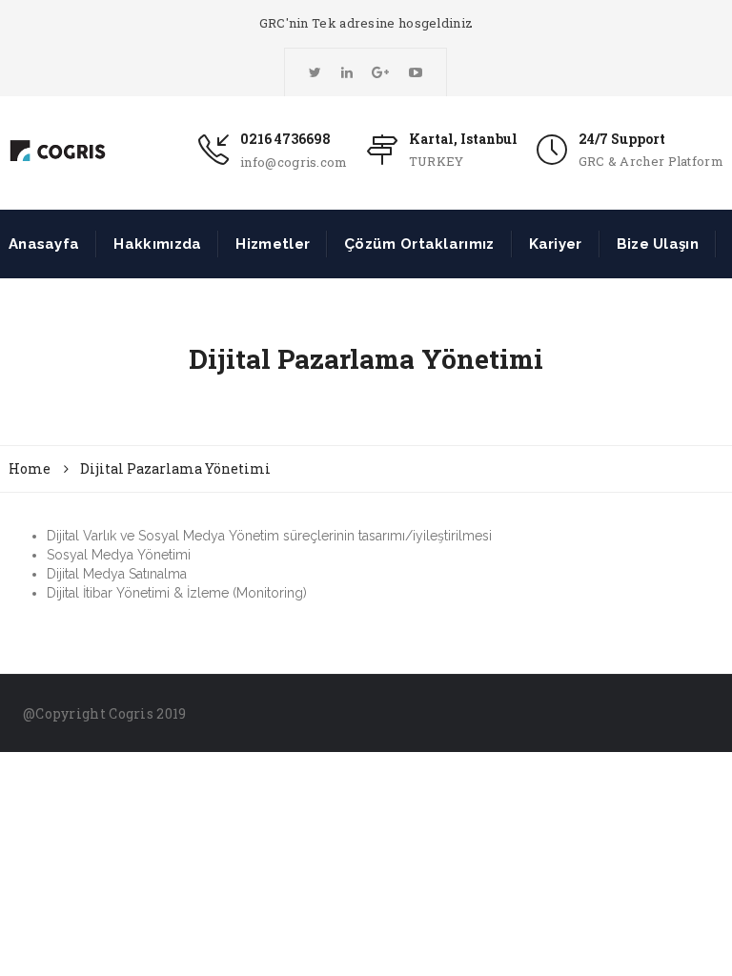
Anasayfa (44, 244)
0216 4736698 (285, 139)
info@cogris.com (294, 162)
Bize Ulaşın (658, 244)
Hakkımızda (157, 244)
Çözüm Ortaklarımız (419, 244)
